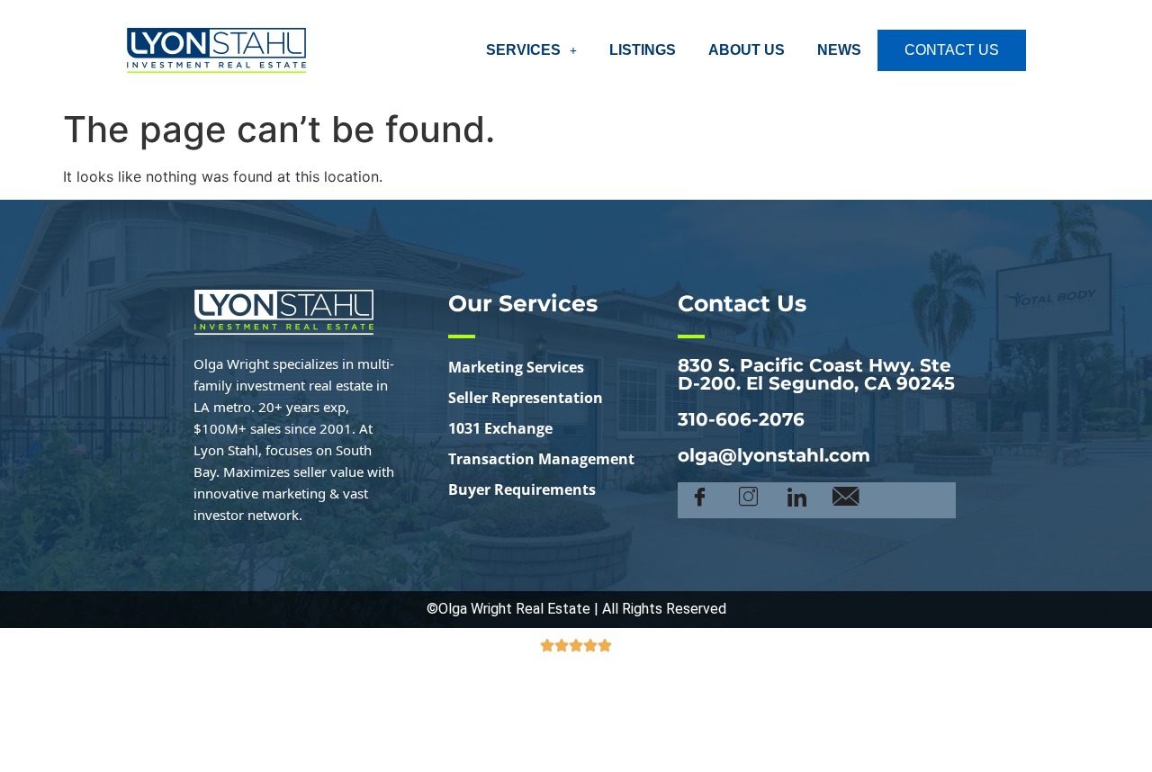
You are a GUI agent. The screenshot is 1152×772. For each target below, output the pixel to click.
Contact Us (951, 50)
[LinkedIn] (796, 500)
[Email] (845, 500)
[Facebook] (699, 500)
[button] (531, 50)
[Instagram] (748, 500)
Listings (642, 50)
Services (523, 50)
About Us (746, 50)
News (839, 50)
